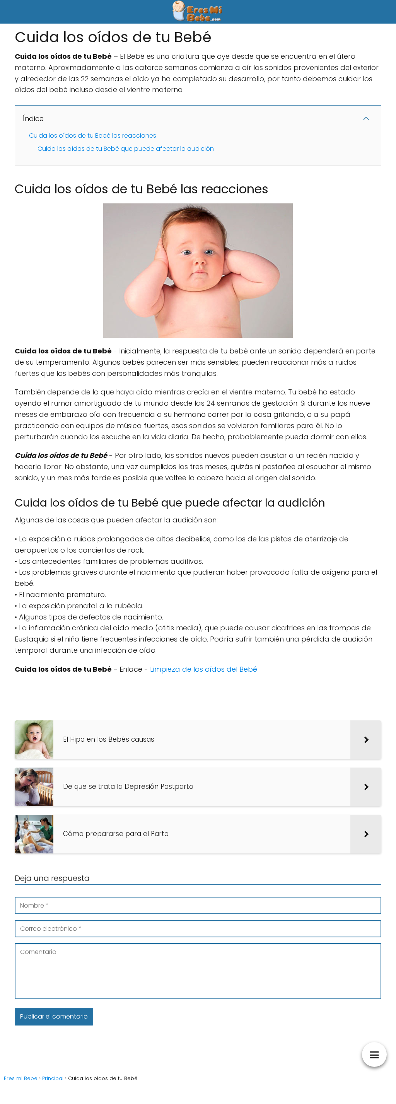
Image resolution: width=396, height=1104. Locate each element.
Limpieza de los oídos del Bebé (203, 669)
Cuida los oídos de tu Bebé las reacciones (92, 135)
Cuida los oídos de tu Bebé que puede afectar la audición (126, 148)
